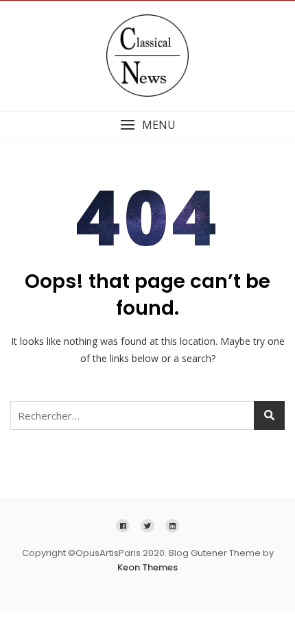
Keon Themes (147, 567)
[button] (147, 125)
